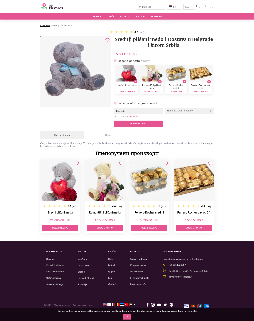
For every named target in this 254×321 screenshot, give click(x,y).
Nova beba (83, 265)
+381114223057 (177, 264)
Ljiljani (111, 271)
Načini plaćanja (53, 277)
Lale (110, 277)
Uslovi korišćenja (54, 284)
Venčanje (82, 258)
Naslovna (45, 25)
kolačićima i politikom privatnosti (179, 310)
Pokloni (156, 16)
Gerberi (112, 284)
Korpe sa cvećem (138, 265)
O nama (50, 258)
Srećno (81, 271)
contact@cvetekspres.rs (181, 276)
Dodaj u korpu (138, 123)
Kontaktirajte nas (55, 265)
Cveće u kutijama (138, 258)
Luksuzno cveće (138, 284)
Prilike (96, 16)
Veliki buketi (136, 271)
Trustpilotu (197, 258)
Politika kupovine (55, 271)
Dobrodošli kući (86, 278)
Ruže (110, 258)
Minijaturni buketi (139, 277)
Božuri (111, 265)
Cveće (110, 16)
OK (127, 317)
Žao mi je (82, 284)
